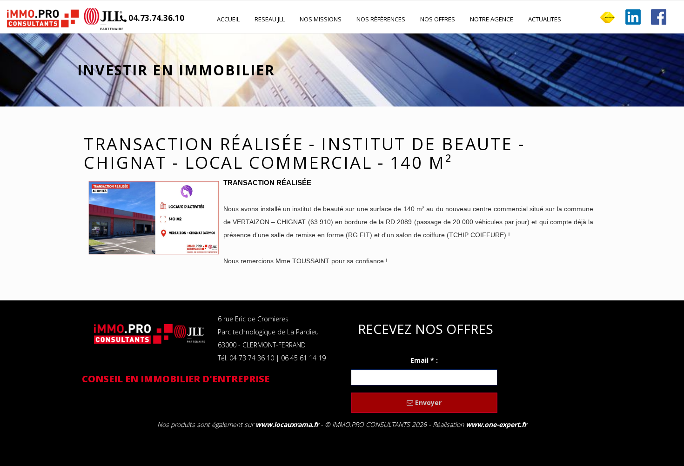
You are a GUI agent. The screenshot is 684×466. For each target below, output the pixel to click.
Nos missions (321, 19)
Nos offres (437, 19)
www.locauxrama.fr (287, 424)
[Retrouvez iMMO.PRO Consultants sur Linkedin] (633, 17)
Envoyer (427, 402)
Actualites (544, 19)
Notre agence (491, 19)
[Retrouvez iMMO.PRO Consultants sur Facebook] (658, 17)
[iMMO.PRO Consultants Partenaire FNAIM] (607, 17)
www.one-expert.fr (496, 424)
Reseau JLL (270, 19)
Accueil (228, 19)
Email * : (424, 360)
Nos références (380, 19)
